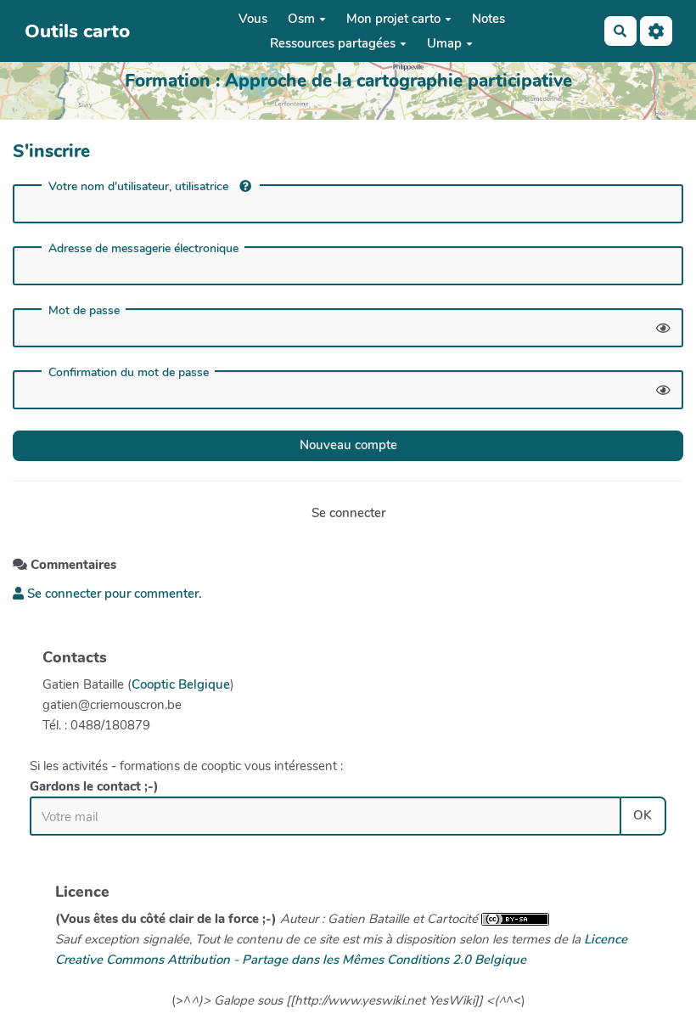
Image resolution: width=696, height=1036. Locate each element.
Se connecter (348, 512)
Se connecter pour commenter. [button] (113, 593)
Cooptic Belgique (181, 684)
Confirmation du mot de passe (128, 373)
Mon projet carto (393, 18)
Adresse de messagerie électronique (143, 249)
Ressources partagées (333, 43)
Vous (253, 18)
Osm (301, 18)
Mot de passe (84, 311)
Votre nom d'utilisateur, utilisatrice (140, 186)
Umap (444, 43)
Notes (488, 18)
